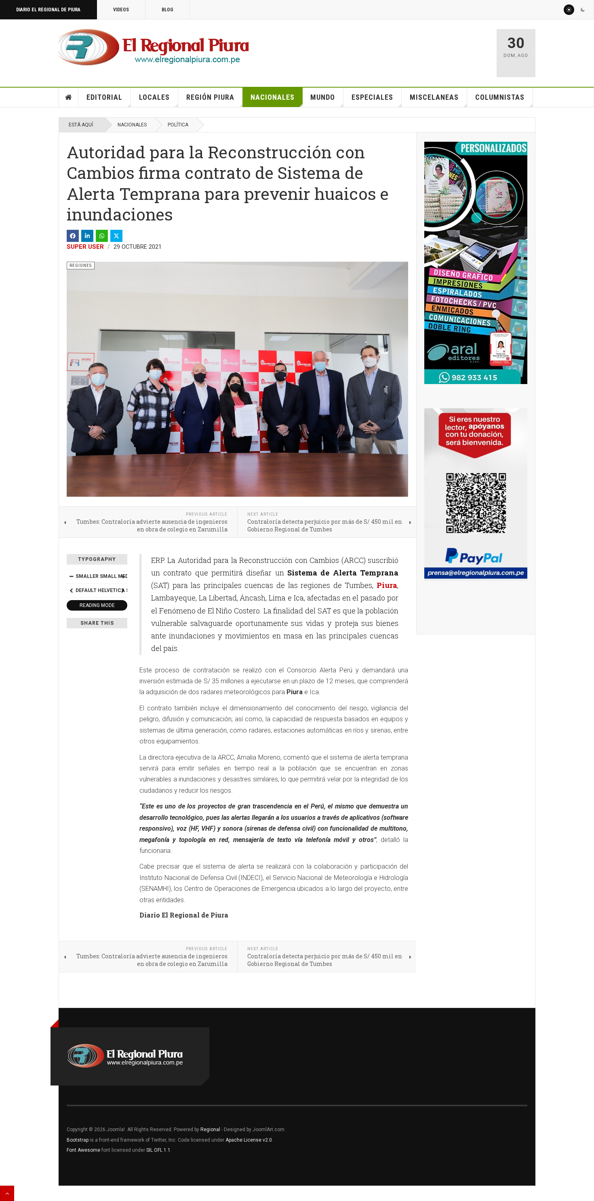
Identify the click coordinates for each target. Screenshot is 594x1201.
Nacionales (273, 97)
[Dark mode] (582, 9)
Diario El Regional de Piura (48, 10)
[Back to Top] (7, 1193)
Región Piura (210, 97)
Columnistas (499, 97)
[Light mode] (569, 9)
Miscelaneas (434, 97)
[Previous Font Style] (71, 590)
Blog (167, 10)
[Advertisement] (394, 49)
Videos (121, 10)
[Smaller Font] (71, 576)
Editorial (104, 97)
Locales (154, 97)
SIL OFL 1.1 (158, 1150)
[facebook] (73, 236)
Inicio (68, 97)
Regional (210, 1129)
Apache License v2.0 (248, 1140)
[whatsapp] (102, 236)
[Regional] (154, 47)
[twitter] (116, 236)
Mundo (322, 97)
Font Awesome (83, 1150)
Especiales (372, 97)
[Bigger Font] (122, 576)
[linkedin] (87, 236)
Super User (85, 246)
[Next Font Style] (122, 590)
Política (178, 125)
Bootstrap (77, 1140)
